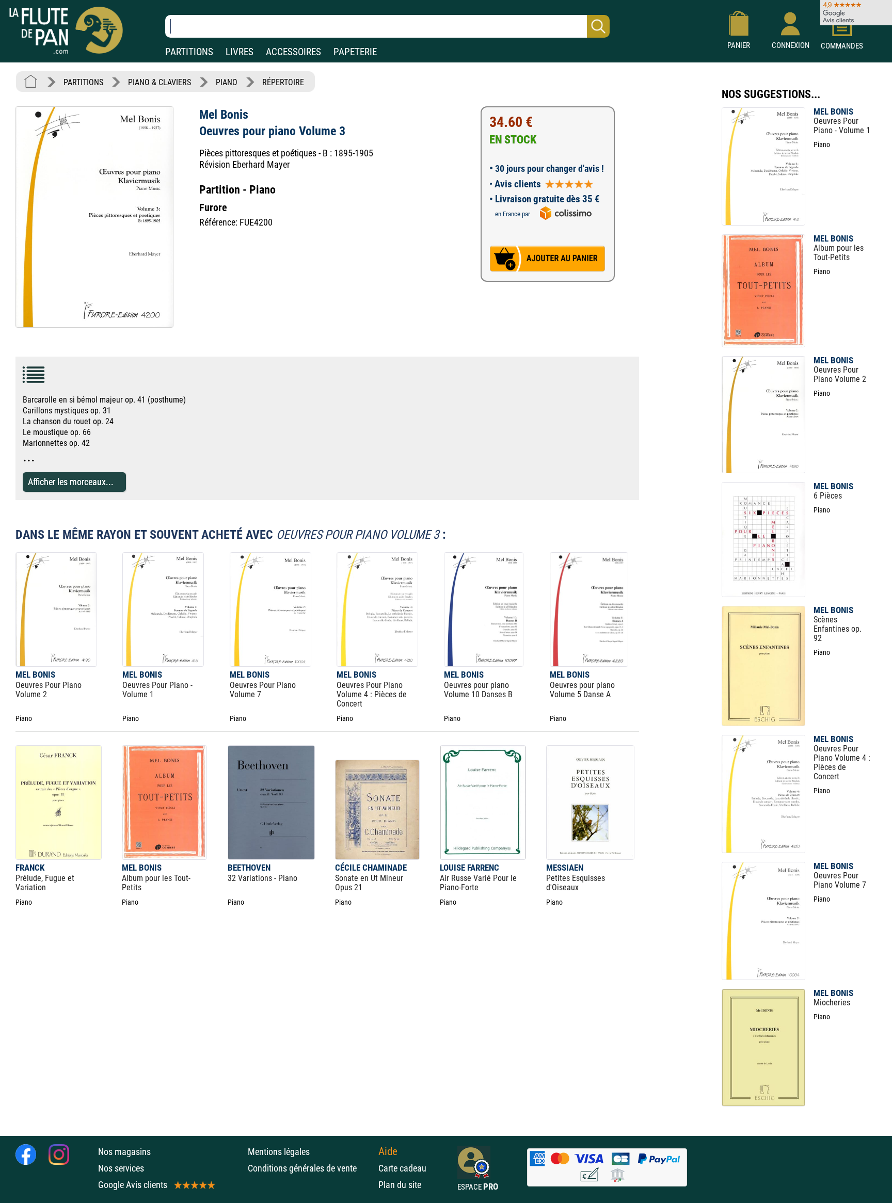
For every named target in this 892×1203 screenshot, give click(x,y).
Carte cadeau (402, 1168)
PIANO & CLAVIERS (159, 82)
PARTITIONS (189, 52)
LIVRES (239, 52)
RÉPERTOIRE (283, 82)
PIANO (226, 82)
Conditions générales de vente (310, 1168)
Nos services (121, 1168)
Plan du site (399, 1184)
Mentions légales (279, 1151)
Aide (387, 1151)
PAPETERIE (355, 52)
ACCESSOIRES (293, 52)
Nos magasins (124, 1151)
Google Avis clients (132, 1184)
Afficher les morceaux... (71, 481)
